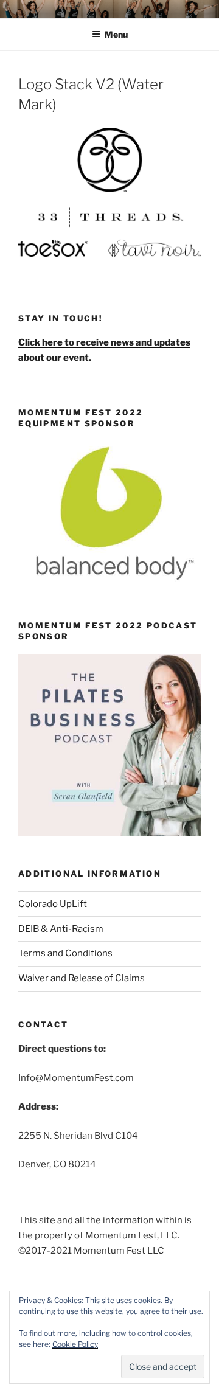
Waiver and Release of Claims (81, 978)
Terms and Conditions (65, 953)
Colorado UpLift (52, 903)
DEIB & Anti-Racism (60, 928)
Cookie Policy (75, 1344)
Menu (116, 34)
